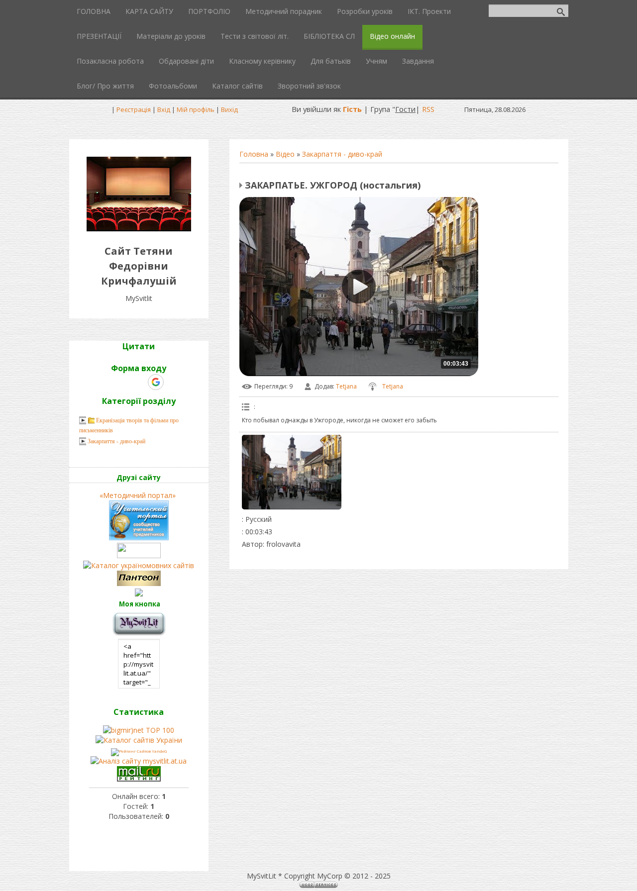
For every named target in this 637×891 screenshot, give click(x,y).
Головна (253, 154)
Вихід (229, 109)
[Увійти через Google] (156, 382)
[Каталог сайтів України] (139, 740)
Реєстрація (133, 109)
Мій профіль (195, 109)
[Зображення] (291, 472)
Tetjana (346, 386)
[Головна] (139, 228)
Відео (285, 154)
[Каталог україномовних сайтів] (138, 565)
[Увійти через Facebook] (138, 382)
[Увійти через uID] (121, 382)
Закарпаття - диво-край (342, 154)
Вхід (163, 109)
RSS (428, 109)
